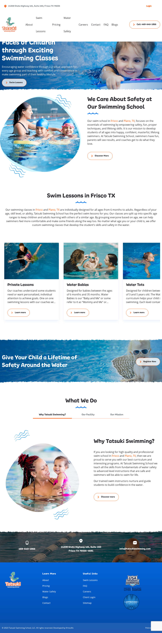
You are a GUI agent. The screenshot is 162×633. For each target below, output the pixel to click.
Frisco (114, 121)
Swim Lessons (41, 24)
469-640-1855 (27, 549)
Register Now (149, 361)
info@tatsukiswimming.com (135, 549)
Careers (83, 24)
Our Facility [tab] (88, 414)
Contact (95, 24)
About (29, 24)
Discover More (102, 156)
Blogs (115, 24)
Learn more (20, 312)
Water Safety (49, 591)
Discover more (108, 497)
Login (149, 6)
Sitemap (87, 602)
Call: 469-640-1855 (146, 24)
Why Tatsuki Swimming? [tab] (52, 414)
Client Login (89, 597)
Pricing (56, 24)
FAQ (106, 24)
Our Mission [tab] (116, 414)
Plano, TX (129, 121)
